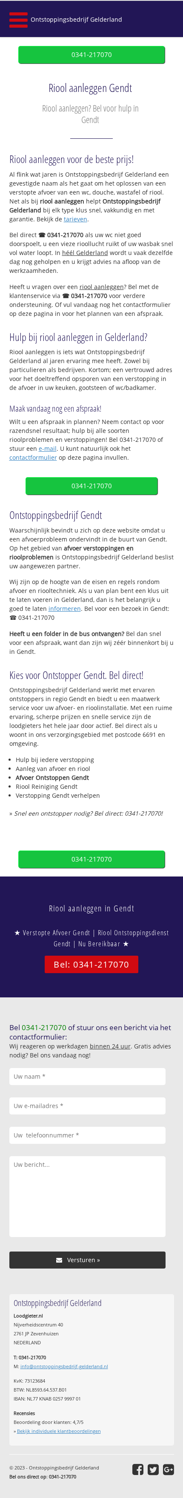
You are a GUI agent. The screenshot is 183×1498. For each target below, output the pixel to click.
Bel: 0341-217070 (91, 964)
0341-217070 (91, 54)
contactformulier (33, 457)
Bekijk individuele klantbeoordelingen (59, 1431)
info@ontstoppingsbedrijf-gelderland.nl (64, 1366)
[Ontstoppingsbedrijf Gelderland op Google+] (168, 1469)
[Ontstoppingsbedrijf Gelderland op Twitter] (153, 1469)
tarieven (75, 219)
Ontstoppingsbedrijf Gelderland (76, 19)
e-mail (48, 448)
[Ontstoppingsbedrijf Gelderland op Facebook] (137, 1469)
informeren (65, 608)
